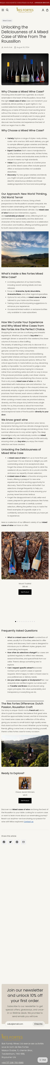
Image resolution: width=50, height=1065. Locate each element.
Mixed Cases (7, 21)
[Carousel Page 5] (23, 621)
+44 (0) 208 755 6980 (12, 1062)
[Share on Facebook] (4, 842)
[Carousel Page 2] (17, 621)
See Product (25, 592)
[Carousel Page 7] (28, 621)
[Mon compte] (42, 10)
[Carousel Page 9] (32, 621)
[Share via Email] (23, 842)
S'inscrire (38, 1024)
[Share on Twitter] (10, 842)
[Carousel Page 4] (21, 621)
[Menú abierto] (2, 10)
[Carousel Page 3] (19, 621)
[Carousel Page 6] (26, 621)
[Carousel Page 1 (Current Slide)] (15, 621)
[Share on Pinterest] (17, 842)
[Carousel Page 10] (34, 621)
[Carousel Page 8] (30, 621)
